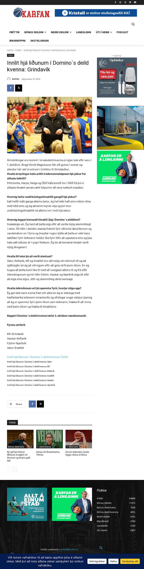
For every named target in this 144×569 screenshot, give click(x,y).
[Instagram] (120, 3)
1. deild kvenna (44, 447)
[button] (133, 24)
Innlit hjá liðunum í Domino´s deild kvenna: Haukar (30, 380)
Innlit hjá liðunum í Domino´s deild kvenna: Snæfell (30, 376)
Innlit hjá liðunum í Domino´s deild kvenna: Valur (29, 362)
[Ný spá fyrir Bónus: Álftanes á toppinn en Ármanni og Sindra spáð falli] (20, 439)
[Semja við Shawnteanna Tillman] (49, 439)
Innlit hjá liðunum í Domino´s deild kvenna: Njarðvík (31, 385)
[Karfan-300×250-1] (117, 167)
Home (10, 50)
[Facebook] (115, 3)
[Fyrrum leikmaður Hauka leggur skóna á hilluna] (79, 439)
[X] (125, 3)
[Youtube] (135, 3)
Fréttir (18, 50)
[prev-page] (9, 469)
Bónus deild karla (16, 447)
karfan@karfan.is (68, 549)
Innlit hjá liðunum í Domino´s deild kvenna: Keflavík (30, 371)
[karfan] (9, 79)
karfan (15, 79)
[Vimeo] (130, 3)
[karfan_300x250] (27, 504)
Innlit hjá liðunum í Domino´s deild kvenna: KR (28, 366)
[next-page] (15, 469)
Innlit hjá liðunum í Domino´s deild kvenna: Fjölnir (37, 357)
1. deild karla (72, 447)
